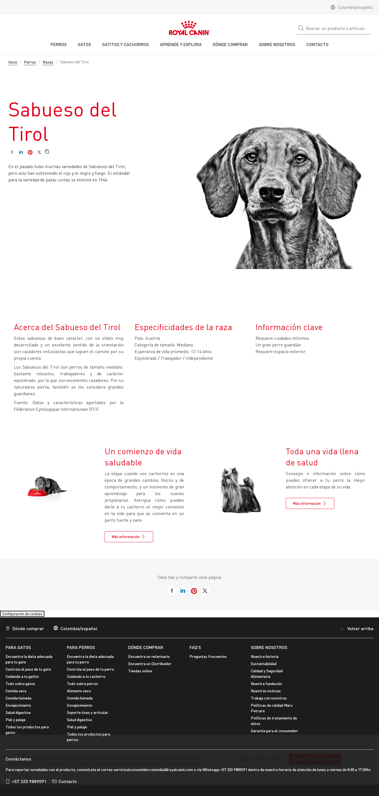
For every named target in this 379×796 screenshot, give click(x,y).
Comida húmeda (18, 701)
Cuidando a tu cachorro (86, 679)
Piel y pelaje (16, 723)
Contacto (68, 784)
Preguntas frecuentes (208, 659)
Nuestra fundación (266, 687)
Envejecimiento (18, 708)
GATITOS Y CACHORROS (125, 44)
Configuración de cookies (27, 615)
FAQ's (195, 650)
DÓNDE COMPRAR (145, 650)
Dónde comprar (28, 631)
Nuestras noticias (266, 694)
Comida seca (16, 694)
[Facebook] (11, 152)
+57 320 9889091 (29, 784)
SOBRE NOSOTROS (269, 650)
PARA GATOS (18, 650)
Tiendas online (140, 674)
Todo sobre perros (82, 687)
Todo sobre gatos (20, 687)
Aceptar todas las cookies (314, 759)
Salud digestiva (18, 715)
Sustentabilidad (264, 667)
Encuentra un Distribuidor (149, 667)
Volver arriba (360, 631)
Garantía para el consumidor (274, 734)
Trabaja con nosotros (269, 701)
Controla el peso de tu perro (90, 672)
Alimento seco (79, 694)
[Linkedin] (20, 152)
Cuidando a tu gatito (22, 679)
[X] (39, 152)
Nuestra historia (265, 659)
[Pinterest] (30, 152)
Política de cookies (181, 763)
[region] (189, 760)
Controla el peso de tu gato (28, 672)
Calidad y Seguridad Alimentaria (267, 677)
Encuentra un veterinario (149, 659)
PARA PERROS (81, 650)
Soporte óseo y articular (87, 715)
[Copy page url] (47, 151)
